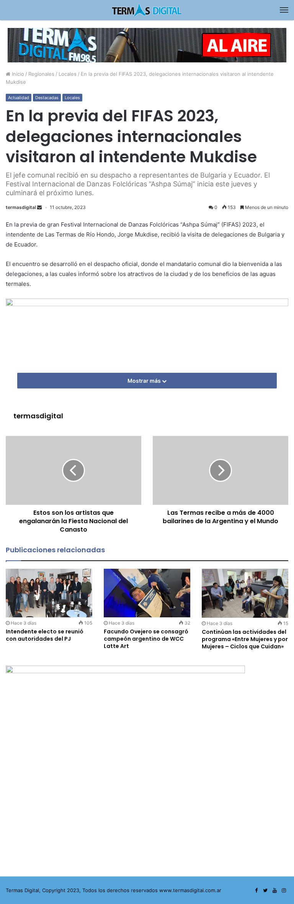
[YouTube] (274, 890)
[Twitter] (265, 890)
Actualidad (18, 97)
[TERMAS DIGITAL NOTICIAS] (147, 10)
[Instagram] (283, 890)
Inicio (17, 74)
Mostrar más (144, 380)
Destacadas (47, 97)
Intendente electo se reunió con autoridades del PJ (44, 635)
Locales (68, 74)
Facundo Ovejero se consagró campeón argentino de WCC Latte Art (146, 639)
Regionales (41, 74)
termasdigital (21, 207)
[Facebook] (256, 890)
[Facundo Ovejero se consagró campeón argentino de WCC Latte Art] (147, 593)
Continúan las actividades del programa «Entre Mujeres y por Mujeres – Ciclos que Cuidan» (245, 639)
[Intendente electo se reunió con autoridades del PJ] (49, 593)
